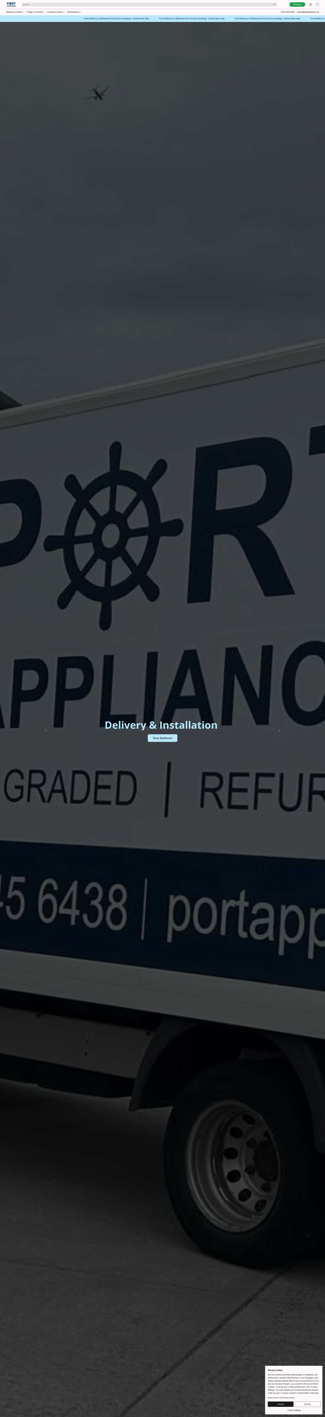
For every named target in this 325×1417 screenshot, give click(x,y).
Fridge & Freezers (35, 12)
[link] (294, 1409)
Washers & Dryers (14, 12)
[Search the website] (274, 4)
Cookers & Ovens (55, 12)
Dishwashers (73, 12)
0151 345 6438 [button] (288, 12)
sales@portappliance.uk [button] (308, 12)
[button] (11, 4)
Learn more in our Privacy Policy (281, 1398)
